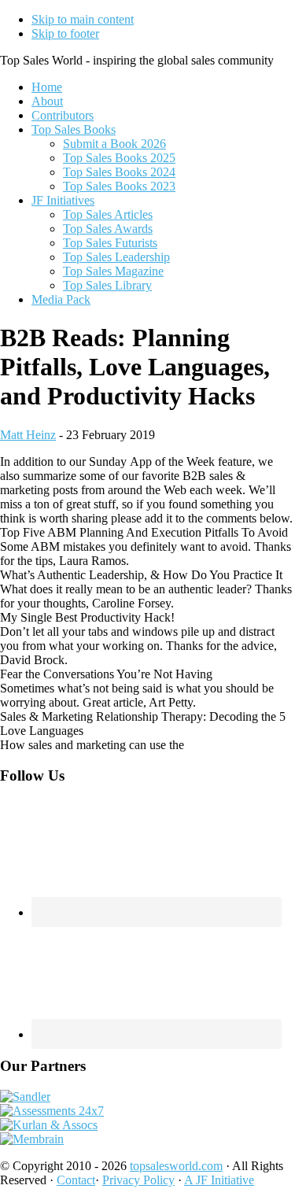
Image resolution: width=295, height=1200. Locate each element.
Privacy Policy (138, 1180)
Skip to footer (65, 33)
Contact (76, 1180)
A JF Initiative (219, 1180)
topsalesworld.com (176, 1165)
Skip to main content (82, 19)
